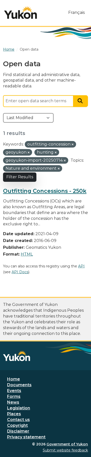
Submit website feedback (65, 450)
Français (76, 12)
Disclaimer (18, 431)
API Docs (20, 272)
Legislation (18, 408)
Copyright (17, 425)
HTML (27, 254)
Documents (19, 384)
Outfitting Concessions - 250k (44, 191)
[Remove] (73, 144)
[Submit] (80, 101)
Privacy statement (26, 437)
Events (14, 390)
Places (14, 413)
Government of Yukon (67, 444)
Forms (13, 396)
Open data (29, 49)
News (13, 402)
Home (13, 379)
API (81, 266)
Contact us (18, 419)
